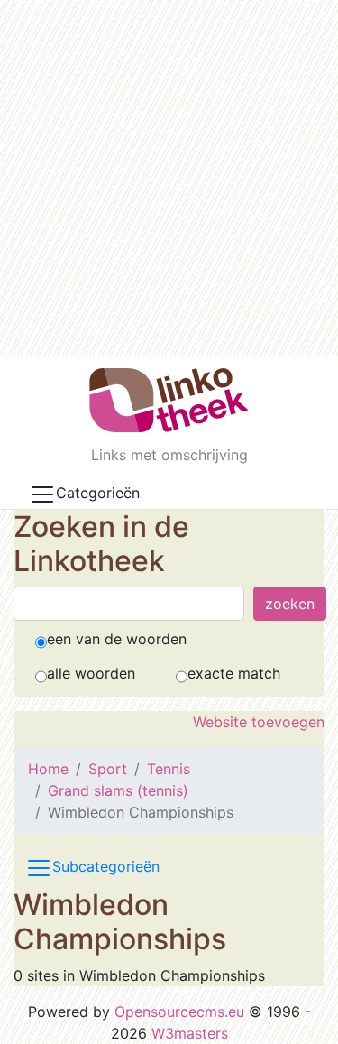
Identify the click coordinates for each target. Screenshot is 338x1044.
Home (48, 769)
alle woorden (91, 673)
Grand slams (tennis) (118, 790)
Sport (107, 769)
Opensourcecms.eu (179, 1011)
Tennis (168, 769)
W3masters (189, 1033)
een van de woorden (117, 639)
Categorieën (98, 493)
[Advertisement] (169, 178)
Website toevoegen (258, 722)
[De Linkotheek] (169, 400)
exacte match (233, 673)
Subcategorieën (106, 866)
